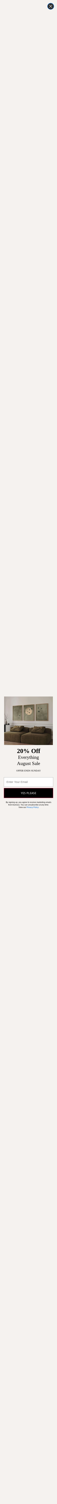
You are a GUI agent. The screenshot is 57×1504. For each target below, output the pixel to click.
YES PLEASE (28, 793)
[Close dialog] (51, 6)
